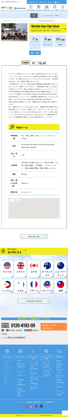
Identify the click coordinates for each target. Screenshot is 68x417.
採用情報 (58, 380)
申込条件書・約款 (60, 387)
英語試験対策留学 (21, 385)
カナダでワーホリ (21, 376)
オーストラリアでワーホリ (21, 372)
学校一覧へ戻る (34, 236)
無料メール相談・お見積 (46, 363)
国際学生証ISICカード (34, 388)
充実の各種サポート (34, 369)
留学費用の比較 (47, 375)
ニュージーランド (8, 371)
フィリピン (7, 374)
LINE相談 (58, 2)
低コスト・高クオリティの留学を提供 (34, 364)
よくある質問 (46, 373)
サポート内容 (55, 9)
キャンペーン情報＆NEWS (47, 370)
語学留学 (19, 360)
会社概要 (58, 360)
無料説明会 (44, 2)
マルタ (6, 376)
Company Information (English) (59, 365)
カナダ (6, 365)
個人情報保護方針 (60, 383)
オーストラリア (8, 367)
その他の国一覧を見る (34, 301)
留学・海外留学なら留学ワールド (31, 415)
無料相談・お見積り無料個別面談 (49, 326)
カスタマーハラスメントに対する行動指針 (60, 392)
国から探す (38, 9)
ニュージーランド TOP (50, 16)
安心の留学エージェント (34, 374)
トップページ (19, 402)
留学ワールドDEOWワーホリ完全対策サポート (21, 365)
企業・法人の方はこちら (60, 376)
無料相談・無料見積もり (34, 2)
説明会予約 (46, 366)
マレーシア (7, 381)
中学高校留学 (20, 379)
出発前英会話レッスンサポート (34, 384)
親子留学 (19, 395)
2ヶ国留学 (19, 388)
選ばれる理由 (31, 9)
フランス (6, 379)
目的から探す (47, 9)
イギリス (6, 363)
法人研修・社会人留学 (21, 392)
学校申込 (51, 2)
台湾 (5, 383)
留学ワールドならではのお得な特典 (34, 379)
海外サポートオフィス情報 (60, 370)
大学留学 (19, 382)
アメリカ (6, 360)
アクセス (63, 9)
